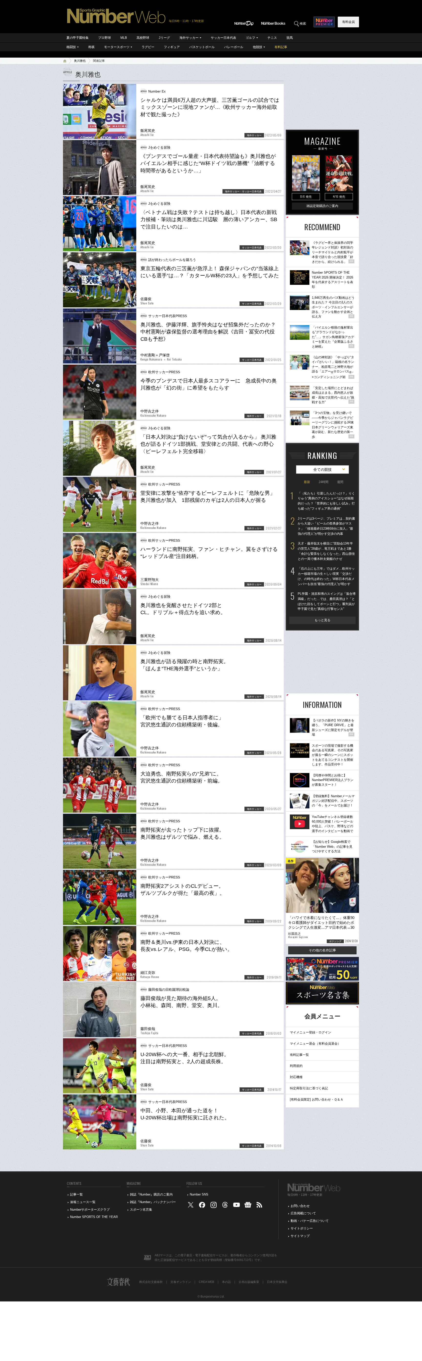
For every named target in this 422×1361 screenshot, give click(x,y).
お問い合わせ (300, 1206)
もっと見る (322, 620)
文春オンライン (180, 1282)
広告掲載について (303, 1213)
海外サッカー (189, 38)
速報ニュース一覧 (82, 1202)
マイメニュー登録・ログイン (310, 1032)
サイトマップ (300, 1236)
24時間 (323, 482)
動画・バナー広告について (310, 1221)
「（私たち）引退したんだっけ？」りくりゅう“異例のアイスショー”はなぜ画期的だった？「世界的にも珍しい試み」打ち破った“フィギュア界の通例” (326, 501)
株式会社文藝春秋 (151, 1282)
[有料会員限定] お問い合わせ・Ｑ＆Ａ (316, 1099)
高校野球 (143, 38)
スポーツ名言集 (141, 1209)
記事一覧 (76, 1194)
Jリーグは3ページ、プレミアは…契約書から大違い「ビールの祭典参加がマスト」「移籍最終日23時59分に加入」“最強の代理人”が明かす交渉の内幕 (326, 526)
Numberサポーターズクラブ (90, 1209)
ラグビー (148, 47)
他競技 (257, 47)
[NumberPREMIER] (324, 22)
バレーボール (233, 47)
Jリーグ (164, 38)
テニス (272, 38)
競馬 (289, 38)
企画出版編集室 (249, 1282)
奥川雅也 (80, 60)
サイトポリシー (302, 1228)
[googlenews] (248, 1206)
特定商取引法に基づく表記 (309, 1088)
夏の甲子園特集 (77, 38)
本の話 (226, 1282)
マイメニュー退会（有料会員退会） (315, 1043)
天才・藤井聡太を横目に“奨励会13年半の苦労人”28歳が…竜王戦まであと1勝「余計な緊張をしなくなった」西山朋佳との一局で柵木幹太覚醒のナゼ (326, 551)
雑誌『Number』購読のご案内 (151, 1194)
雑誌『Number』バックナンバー (153, 1202)
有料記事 (280, 47)
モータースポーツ (116, 47)
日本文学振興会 (277, 1282)
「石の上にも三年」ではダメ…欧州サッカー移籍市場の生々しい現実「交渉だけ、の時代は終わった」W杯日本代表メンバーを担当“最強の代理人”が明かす (326, 576)
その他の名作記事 (322, 950)
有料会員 (348, 22)
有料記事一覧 (299, 1055)
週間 (340, 482)
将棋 (91, 47)
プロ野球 (104, 38)
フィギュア (172, 47)
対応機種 (296, 1077)
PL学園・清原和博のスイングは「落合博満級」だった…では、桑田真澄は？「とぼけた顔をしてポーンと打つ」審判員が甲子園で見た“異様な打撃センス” (327, 601)
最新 (307, 482)
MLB (123, 38)
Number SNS (199, 1194)
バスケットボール (202, 47)
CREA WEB (206, 1282)
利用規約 (296, 1066)
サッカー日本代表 (223, 38)
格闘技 (71, 47)
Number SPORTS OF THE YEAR (94, 1217)
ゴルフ (250, 38)
